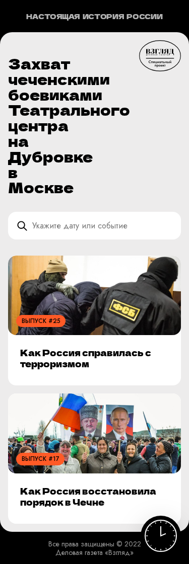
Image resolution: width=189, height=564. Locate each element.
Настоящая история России (94, 16)
